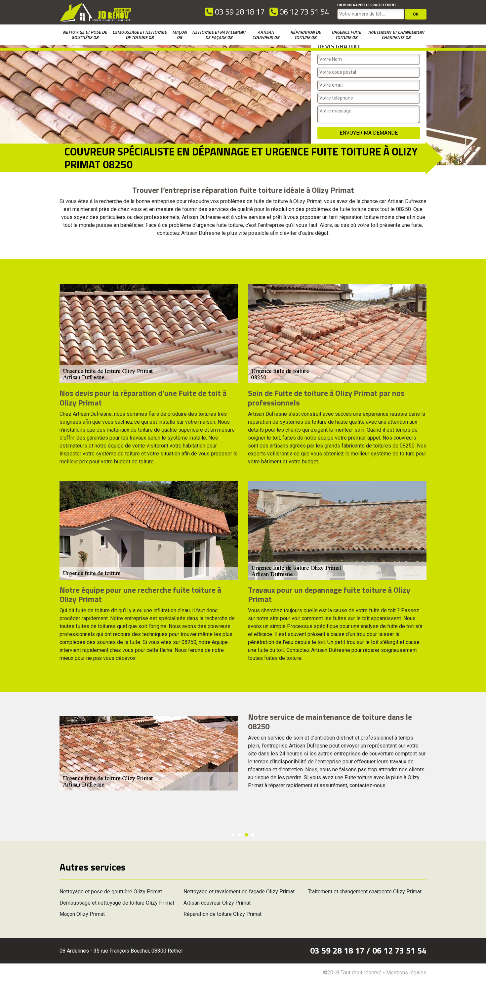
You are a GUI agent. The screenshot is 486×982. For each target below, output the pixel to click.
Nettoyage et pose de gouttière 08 (85, 34)
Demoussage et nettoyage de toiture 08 (139, 34)
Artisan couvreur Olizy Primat (217, 903)
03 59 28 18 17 (238, 12)
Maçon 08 (179, 34)
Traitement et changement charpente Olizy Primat (365, 891)
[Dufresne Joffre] (96, 12)
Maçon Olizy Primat (82, 914)
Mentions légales (406, 972)
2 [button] (239, 834)
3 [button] (246, 834)
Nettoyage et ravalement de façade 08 (219, 34)
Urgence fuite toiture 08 (346, 34)
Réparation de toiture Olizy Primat (222, 914)
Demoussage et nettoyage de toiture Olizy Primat (117, 903)
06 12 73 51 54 (303, 12)
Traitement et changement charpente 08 (396, 34)
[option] (243, 753)
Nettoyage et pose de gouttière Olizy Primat (111, 891)
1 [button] (233, 834)
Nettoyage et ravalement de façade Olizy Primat (239, 891)
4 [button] (253, 834)
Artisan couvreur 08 (265, 34)
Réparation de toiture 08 (305, 34)
